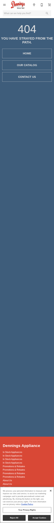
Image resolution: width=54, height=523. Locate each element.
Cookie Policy (27, 504)
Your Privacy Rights (27, 510)
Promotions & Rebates (14, 466)
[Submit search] (47, 13)
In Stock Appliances (12, 452)
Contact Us (27, 76)
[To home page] (18, 5)
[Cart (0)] (49, 5)
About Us (7, 480)
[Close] (51, 491)
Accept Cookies (39, 518)
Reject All (14, 518)
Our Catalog (27, 65)
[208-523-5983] (41, 5)
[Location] (34, 5)
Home (27, 53)
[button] (4, 5)
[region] (27, 505)
